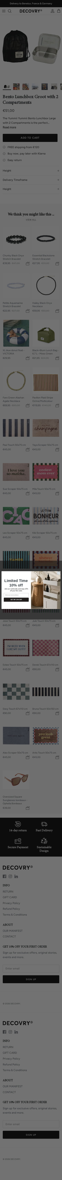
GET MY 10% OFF (16, 599)
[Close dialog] (58, 573)
